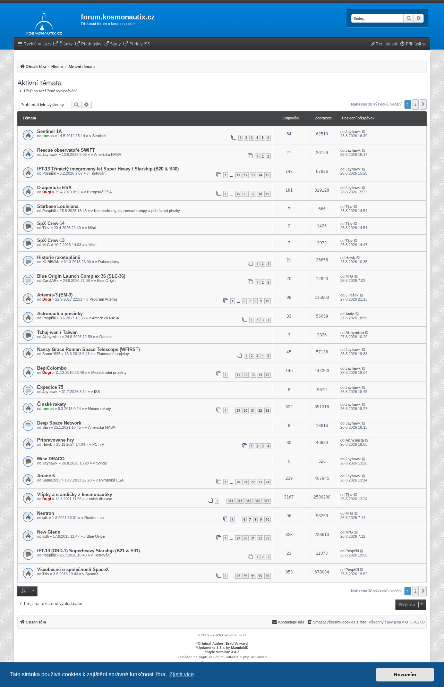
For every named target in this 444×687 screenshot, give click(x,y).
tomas (48, 136)
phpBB (204, 657)
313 (230, 501)
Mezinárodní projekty (109, 372)
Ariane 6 (46, 475)
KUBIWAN (51, 262)
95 (260, 575)
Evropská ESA (99, 192)
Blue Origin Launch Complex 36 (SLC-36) (81, 276)
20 (238, 482)
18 (260, 194)
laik (45, 518)
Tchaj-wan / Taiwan (57, 332)
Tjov (349, 206)
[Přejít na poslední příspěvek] (364, 131)
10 (267, 301)
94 (253, 575)
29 (238, 410)
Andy (349, 314)
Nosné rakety (99, 409)
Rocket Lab (94, 518)
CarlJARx (50, 280)
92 (238, 575)
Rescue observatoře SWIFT (66, 150)
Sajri (46, 427)
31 (253, 410)
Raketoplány (108, 262)
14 (260, 175)
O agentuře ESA (54, 187)
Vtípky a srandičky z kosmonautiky (74, 494)
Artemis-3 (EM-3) (54, 295)
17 (253, 194)
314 (239, 501)
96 (267, 575)
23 (260, 482)
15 (267, 175)
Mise (92, 228)
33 (267, 410)
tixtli (45, 536)
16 (245, 194)
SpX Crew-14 (51, 223)
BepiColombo (52, 368)
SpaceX (92, 574)
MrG (46, 245)
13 (253, 175)
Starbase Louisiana (57, 206)
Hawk (350, 257)
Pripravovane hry (55, 440)
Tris (45, 574)
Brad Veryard (236, 643)
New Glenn (48, 532)
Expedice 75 (50, 387)
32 (260, 410)
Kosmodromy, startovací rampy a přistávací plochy (137, 211)
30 (245, 410)
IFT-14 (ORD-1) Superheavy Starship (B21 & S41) (88, 550)
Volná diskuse (100, 499)
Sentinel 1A (49, 131)
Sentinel (98, 136)
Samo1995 (51, 354)
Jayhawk (353, 131)
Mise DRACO (51, 458)
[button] (423, 104)
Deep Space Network (59, 423)
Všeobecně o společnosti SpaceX (73, 569)
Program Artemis (103, 299)
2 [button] (415, 104)
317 (266, 501)
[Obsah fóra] (42, 22)
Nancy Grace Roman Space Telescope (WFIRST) (88, 349)
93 (245, 575)
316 (257, 501)
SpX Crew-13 (51, 240)
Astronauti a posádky (60, 313)
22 (253, 482)
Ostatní (105, 337)
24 (267, 482)
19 (267, 194)
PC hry (98, 444)
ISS (97, 391)
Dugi (46, 192)
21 (245, 482)
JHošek (352, 295)
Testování (98, 173)
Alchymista (51, 337)
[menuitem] (62, 44)
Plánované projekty (113, 354)
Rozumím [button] (405, 674)
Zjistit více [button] (181, 674)
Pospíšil (49, 173)
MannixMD (239, 648)
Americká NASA (107, 154)
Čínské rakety (51, 404)
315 (248, 501)
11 (238, 175)
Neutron (45, 513)
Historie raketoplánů (58, 257)
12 (245, 175)
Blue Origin (106, 280)
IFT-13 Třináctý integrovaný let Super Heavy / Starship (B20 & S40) (108, 168)
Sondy (101, 463)
